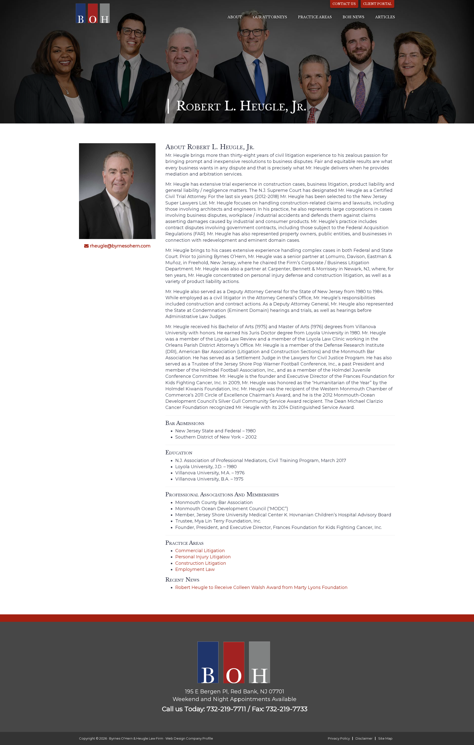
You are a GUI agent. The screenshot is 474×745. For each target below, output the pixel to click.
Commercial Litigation (200, 550)
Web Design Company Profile (189, 738)
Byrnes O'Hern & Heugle (93, 13)
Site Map (385, 738)
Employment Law (195, 569)
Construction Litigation (200, 563)
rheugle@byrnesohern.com (120, 246)
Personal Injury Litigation (203, 557)
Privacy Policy (339, 738)
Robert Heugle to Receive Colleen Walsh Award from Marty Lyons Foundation (261, 587)
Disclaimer (364, 738)
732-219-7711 (226, 709)
